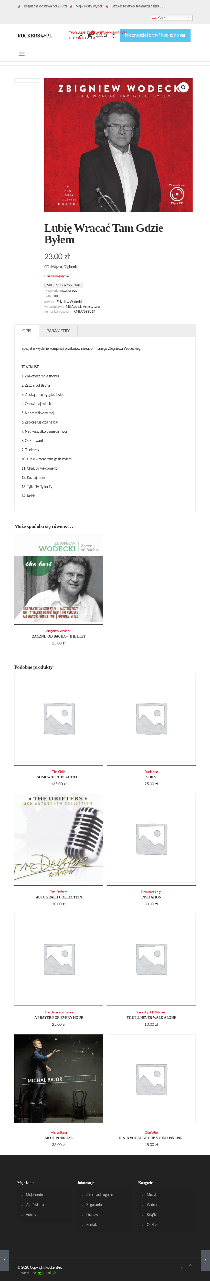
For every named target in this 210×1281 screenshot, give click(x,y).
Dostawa (93, 1215)
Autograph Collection (59, 897)
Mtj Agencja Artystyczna (82, 306)
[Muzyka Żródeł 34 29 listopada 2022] (4, 1260)
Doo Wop (151, 1132)
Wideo (152, 1205)
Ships (151, 777)
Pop (74, 290)
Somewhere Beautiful (58, 777)
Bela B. (141, 1012)
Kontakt (92, 1225)
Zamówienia (35, 1205)
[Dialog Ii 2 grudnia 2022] (205, 1260)
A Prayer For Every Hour (58, 1018)
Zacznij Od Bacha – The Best (59, 636)
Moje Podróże (58, 1138)
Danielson (151, 772)
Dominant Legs (151, 892)
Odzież (151, 1225)
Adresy (31, 1215)
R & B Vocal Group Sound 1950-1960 (151, 1138)
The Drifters (58, 892)
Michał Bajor (58, 1132)
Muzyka (65, 290)
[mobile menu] (21, 54)
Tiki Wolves (157, 1012)
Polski (161, 17)
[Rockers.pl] (34, 35)
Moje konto (34, 1195)
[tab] (27, 331)
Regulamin (94, 1205)
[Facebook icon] (182, 1267)
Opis (26, 331)
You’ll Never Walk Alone (151, 1018)
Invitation (151, 897)
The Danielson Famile (58, 1012)
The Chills (58, 772)
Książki (151, 1215)
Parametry (58, 331)
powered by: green (37, 1273)
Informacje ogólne (99, 1195)
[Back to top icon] (191, 1265)
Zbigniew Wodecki (69, 301)
